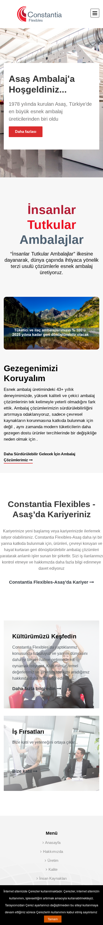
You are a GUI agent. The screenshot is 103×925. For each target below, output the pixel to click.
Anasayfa (52, 842)
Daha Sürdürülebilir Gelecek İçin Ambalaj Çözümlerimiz (39, 457)
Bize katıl (22, 771)
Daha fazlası (25, 131)
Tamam (53, 919)
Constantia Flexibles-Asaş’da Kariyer (49, 582)
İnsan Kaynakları (52, 878)
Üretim (52, 860)
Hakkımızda (52, 851)
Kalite (53, 869)
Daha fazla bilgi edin (34, 688)
